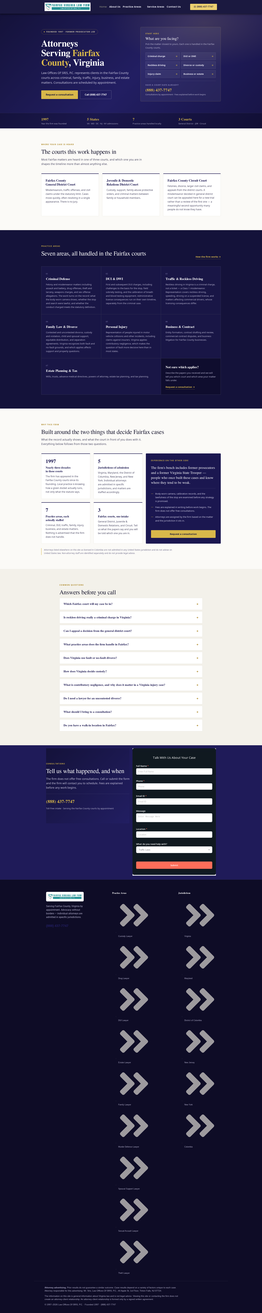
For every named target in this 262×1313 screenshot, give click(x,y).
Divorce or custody (198, 65)
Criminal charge (163, 56)
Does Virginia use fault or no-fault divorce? (131, 658)
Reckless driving (163, 65)
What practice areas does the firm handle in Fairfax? (131, 644)
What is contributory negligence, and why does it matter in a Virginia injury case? (131, 684)
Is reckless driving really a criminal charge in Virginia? (131, 617)
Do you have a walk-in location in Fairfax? (131, 725)
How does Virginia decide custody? (131, 671)
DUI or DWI (198, 56)
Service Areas (155, 6)
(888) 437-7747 (158, 89)
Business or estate (198, 73)
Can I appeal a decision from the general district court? (131, 631)
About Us (114, 6)
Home (103, 6)
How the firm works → (208, 256)
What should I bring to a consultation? (131, 711)
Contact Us (174, 6)
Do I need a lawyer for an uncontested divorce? (131, 698)
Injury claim (163, 73)
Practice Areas (132, 6)
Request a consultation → (180, 386)
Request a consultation (59, 94)
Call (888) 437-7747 (96, 94)
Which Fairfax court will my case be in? (131, 604)
